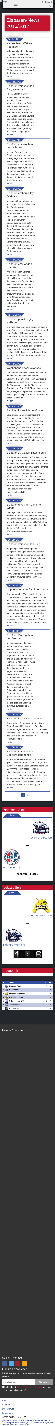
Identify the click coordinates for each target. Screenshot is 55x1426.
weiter (10, 76)
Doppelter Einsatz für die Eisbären (27, 589)
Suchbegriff (50, 6)
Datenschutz (8, 1409)
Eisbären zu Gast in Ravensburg (26, 452)
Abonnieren (44, 1382)
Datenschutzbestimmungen (30, 1387)
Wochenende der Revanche (24, 367)
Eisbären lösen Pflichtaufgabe (25, 410)
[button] (15, 4)
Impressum (7, 1413)
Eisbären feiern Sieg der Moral (25, 718)
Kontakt (5, 1400)
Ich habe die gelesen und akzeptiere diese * (28, 1388)
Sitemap (6, 1404)
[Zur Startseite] (3, 5)
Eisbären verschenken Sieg (23, 544)
